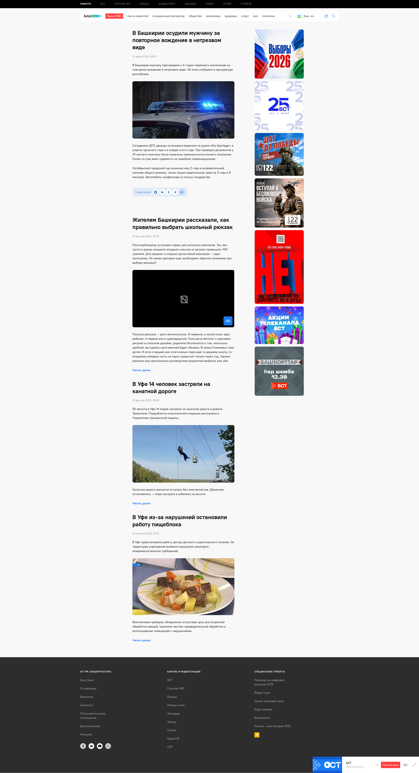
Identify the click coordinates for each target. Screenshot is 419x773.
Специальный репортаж (168, 16)
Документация (90, 726)
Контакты (86, 705)
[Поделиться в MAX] (155, 192)
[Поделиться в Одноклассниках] (169, 192)
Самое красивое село (269, 701)
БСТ (103, 3)
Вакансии (86, 697)
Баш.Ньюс (87, 680)
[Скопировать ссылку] (181, 192)
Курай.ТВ (246, 3)
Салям (227, 3)
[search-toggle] (333, 16)
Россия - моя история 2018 (272, 726)
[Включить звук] (228, 320)
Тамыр (209, 3)
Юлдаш (144, 3)
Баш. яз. (309, 16)
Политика (268, 16)
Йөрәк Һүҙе (262, 693)
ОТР (170, 747)
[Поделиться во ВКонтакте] (162, 192)
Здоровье (231, 16)
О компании (88, 688)
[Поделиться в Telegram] (175, 192)
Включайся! (262, 718)
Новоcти (85, 3)
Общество (195, 16)
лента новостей (137, 16)
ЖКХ (255, 16)
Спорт (245, 16)
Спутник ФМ (122, 3)
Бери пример (263, 709)
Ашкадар (190, 3)
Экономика (213, 16)
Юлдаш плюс (167, 3)
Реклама (86, 734)
